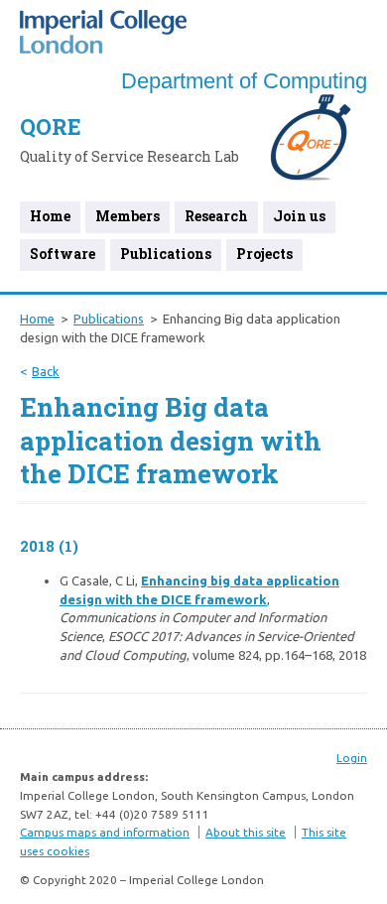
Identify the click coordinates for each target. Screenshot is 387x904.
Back (46, 371)
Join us (299, 215)
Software (62, 253)
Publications (165, 253)
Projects (264, 253)
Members (127, 215)
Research (216, 215)
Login (351, 757)
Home (50, 215)
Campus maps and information (105, 832)
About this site (245, 832)
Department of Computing (244, 80)
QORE (50, 126)
